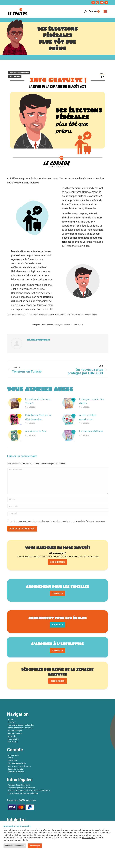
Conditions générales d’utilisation (21, 787)
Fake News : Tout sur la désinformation (38, 417)
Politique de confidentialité (19, 785)
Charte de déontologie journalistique (23, 793)
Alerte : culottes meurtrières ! (87, 417)
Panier (10, 757)
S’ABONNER (57, 593)
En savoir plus (88, 837)
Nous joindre (13, 739)
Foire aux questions (16, 771)
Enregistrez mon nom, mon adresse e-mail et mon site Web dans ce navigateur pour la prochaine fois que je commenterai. (58, 521)
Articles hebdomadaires (19, 73)
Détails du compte (15, 769)
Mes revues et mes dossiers (19, 766)
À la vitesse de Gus (35, 431)
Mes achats (12, 760)
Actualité (11, 722)
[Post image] (14, 403)
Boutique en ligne (15, 730)
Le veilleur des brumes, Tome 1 (38, 401)
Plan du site (12, 741)
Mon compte (13, 755)
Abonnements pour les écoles (20, 727)
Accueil (10, 719)
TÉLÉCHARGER (57, 681)
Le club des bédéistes (91, 431)
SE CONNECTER (57, 562)
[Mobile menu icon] (105, 11)
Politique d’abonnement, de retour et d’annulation (29, 790)
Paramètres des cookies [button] (15, 846)
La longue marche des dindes (91, 401)
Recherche (12, 736)
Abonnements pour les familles (21, 725)
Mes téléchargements (17, 763)
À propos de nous (15, 733)
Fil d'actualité (15, 77)
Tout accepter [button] (34, 846)
